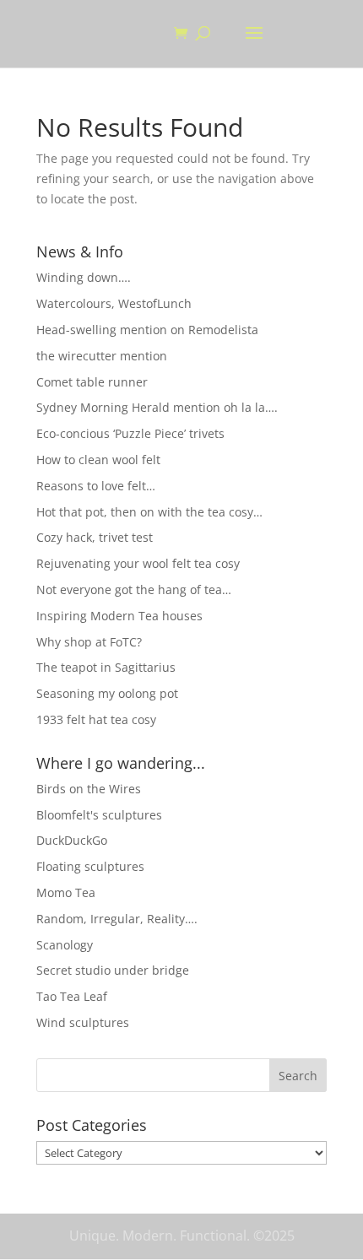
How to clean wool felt (98, 460)
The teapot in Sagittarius (106, 667)
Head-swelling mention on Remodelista (147, 330)
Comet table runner (92, 382)
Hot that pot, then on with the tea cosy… (149, 512)
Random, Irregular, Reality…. (117, 919)
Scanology (64, 945)
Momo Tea (65, 892)
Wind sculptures (82, 1022)
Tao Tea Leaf (71, 996)
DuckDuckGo (71, 840)
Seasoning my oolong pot (107, 693)
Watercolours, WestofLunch (114, 303)
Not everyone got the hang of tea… (133, 589)
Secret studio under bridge (112, 970)
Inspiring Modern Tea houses (119, 616)
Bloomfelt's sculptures (99, 815)
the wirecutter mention (101, 356)
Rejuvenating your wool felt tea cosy (138, 563)
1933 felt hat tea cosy (96, 719)
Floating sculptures (90, 866)
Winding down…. (83, 277)
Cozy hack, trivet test (94, 537)
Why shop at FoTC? (89, 642)
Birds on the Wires (88, 789)
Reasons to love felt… (95, 486)
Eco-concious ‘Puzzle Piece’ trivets (130, 433)
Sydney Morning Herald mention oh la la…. (157, 407)
